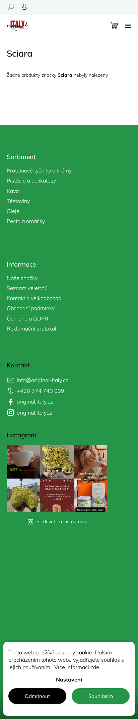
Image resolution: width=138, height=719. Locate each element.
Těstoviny (18, 201)
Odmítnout (37, 696)
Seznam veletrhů (27, 288)
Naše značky (22, 278)
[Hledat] (13, 6)
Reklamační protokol (31, 328)
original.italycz (34, 412)
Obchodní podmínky (31, 308)
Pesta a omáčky (26, 221)
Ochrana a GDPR (27, 318)
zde (94, 667)
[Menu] (128, 25)
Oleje (13, 211)
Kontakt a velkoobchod (34, 298)
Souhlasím (100, 696)
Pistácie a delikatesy (31, 180)
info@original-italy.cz (42, 380)
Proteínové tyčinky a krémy (39, 170)
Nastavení (69, 679)
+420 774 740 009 (40, 390)
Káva (13, 191)
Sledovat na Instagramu (62, 521)
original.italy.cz (35, 401)
